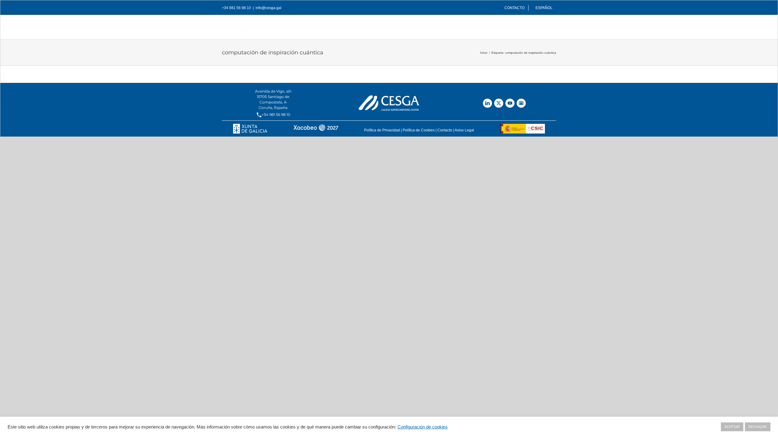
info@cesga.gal (268, 8)
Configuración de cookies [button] (423, 427)
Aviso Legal (464, 130)
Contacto (444, 130)
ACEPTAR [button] (732, 427)
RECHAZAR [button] (758, 427)
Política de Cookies (419, 130)
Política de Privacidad (382, 130)
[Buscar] (546, 25)
